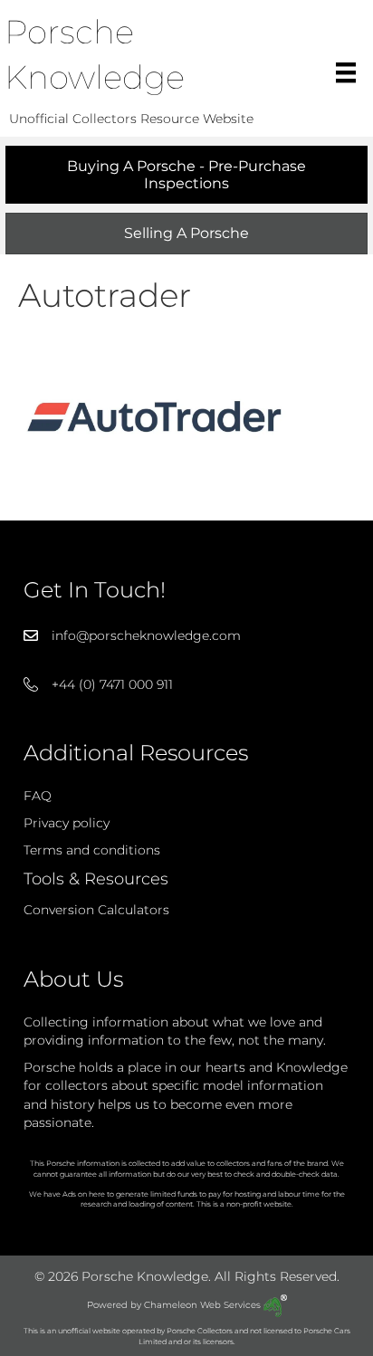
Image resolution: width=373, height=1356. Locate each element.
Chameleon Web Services (203, 1305)
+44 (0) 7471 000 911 (112, 684)
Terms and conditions (92, 850)
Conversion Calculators (96, 910)
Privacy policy (67, 823)
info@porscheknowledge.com (146, 635)
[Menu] (345, 72)
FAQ (38, 796)
